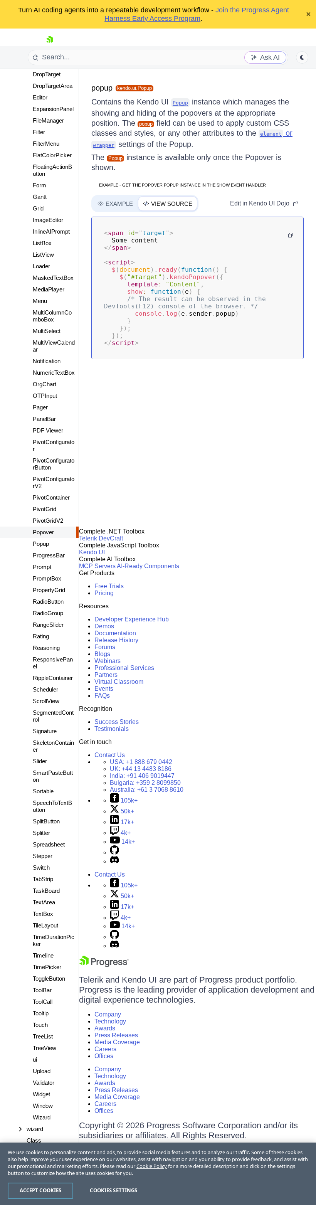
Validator (43, 1082)
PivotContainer (51, 497)
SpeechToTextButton (52, 806)
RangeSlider (48, 624)
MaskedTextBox (53, 277)
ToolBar (42, 990)
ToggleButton (49, 978)
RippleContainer (53, 678)
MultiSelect (47, 331)
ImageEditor (48, 220)
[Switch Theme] (302, 57)
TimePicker (47, 967)
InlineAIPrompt (51, 231)
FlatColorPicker (52, 155)
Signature (45, 731)
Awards (104, 1028)
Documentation (115, 633)
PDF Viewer (48, 430)
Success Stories (116, 722)
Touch (40, 1025)
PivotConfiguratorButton (53, 464)
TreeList (43, 1036)
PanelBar (44, 419)
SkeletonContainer (53, 746)
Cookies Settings (113, 1190)
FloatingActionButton (52, 170)
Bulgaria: (145, 782)
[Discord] (114, 861)
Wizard (41, 1117)
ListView (43, 254)
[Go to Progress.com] (104, 965)
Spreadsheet (49, 844)
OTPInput (45, 395)
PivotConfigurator (53, 445)
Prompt (42, 567)
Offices (103, 1056)
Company (107, 1014)
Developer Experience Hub (131, 619)
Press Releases (116, 1035)
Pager (40, 407)
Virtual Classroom (118, 681)
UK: (140, 769)
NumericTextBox (54, 372)
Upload (41, 1071)
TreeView (44, 1048)
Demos (104, 626)
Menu (40, 301)
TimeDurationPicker (53, 940)
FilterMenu (46, 143)
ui (35, 1059)
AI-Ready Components (148, 566)
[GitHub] (114, 852)
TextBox (43, 913)
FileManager (48, 120)
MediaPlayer (48, 289)
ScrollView (46, 701)
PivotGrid (44, 509)
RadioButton (48, 601)
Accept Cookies (41, 1190)
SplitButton (46, 821)
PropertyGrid (49, 590)
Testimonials (111, 728)
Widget (41, 1094)
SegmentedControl (53, 716)
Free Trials (109, 586)
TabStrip (43, 879)
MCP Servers (97, 566)
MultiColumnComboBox (52, 316)
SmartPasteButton (53, 776)
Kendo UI (92, 552)
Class (34, 1140)
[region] (158, 1174)
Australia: (146, 789)
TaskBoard (46, 890)
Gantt (40, 197)
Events (103, 688)
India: (142, 775)
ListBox (42, 243)
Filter (39, 132)
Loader (41, 266)
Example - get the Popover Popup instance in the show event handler (182, 185)
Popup (41, 543)
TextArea (44, 902)
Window (43, 1105)
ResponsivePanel (53, 663)
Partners (106, 675)
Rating (41, 636)
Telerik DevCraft (101, 538)
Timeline (43, 955)
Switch (41, 867)
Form (39, 185)
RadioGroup (48, 613)
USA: (141, 762)
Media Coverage (117, 1042)
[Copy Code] (290, 235)
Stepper (42, 856)
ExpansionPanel (53, 109)
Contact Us (109, 755)
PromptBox (47, 578)
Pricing (104, 593)
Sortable (43, 791)
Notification (47, 361)
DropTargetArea (52, 85)
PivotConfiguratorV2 (53, 482)
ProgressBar (49, 555)
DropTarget (47, 74)
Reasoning (46, 648)
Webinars (107, 661)
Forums (104, 647)
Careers (105, 1049)
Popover (43, 532)
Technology (110, 1021)
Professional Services (124, 668)
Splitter (41, 833)
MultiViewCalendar (54, 346)
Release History (116, 640)
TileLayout (45, 925)
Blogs (102, 654)
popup (102, 88)
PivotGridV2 (48, 520)
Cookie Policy (151, 1166)
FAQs (102, 695)
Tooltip (41, 1013)
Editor (40, 97)
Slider (40, 761)
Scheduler (45, 689)
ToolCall (42, 1001)
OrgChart (44, 384)
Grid (38, 208)
